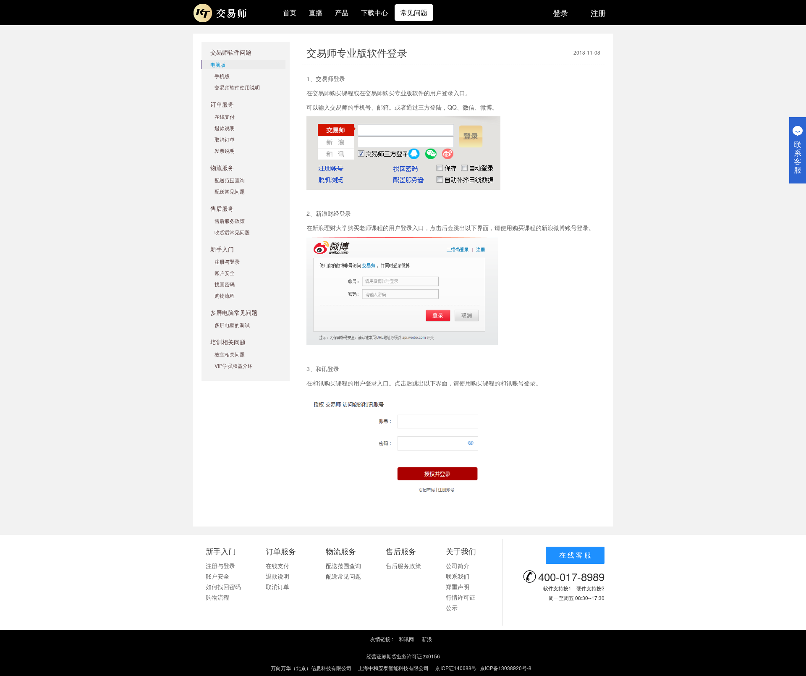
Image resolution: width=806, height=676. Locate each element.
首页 (289, 12)
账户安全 (225, 272)
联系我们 (457, 576)
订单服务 (222, 104)
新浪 (427, 638)
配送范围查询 (230, 179)
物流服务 (222, 167)
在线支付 (225, 116)
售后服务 (222, 208)
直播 (315, 12)
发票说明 (225, 150)
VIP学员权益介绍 (234, 365)
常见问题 (413, 12)
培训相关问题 (228, 342)
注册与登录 (227, 261)
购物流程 (225, 295)
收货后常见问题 (232, 232)
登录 (560, 12)
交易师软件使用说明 (237, 87)
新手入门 (222, 249)
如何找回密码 (223, 586)
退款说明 (225, 127)
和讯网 (406, 638)
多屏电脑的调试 (232, 324)
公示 (452, 607)
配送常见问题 (230, 191)
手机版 (222, 75)
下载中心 (374, 12)
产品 (341, 12)
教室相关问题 (230, 354)
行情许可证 (460, 597)
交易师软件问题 (230, 52)
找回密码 (225, 284)
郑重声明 (457, 586)
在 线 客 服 (575, 555)
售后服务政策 (230, 220)
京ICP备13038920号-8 (505, 667)
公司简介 (457, 565)
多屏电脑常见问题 (233, 312)
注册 (598, 12)
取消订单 (225, 139)
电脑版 (217, 64)
